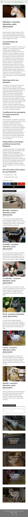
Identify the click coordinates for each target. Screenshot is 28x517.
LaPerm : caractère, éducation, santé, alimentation (14, 422)
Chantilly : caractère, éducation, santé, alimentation (11, 246)
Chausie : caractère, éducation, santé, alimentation (14, 458)
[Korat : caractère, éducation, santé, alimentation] (14, 304)
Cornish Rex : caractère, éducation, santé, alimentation (12, 280)
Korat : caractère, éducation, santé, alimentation (13, 315)
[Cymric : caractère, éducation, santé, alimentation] (14, 338)
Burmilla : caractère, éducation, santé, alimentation (10, 212)
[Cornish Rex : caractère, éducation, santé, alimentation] (14, 269)
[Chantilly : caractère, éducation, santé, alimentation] (14, 234)
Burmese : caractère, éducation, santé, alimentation (14, 440)
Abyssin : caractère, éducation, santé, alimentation (10, 385)
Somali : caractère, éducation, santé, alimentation (14, 494)
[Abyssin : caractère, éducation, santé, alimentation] (14, 373)
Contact (15, 512)
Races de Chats (6, 19)
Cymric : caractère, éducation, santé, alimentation (10, 349)
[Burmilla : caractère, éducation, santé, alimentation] (14, 200)
